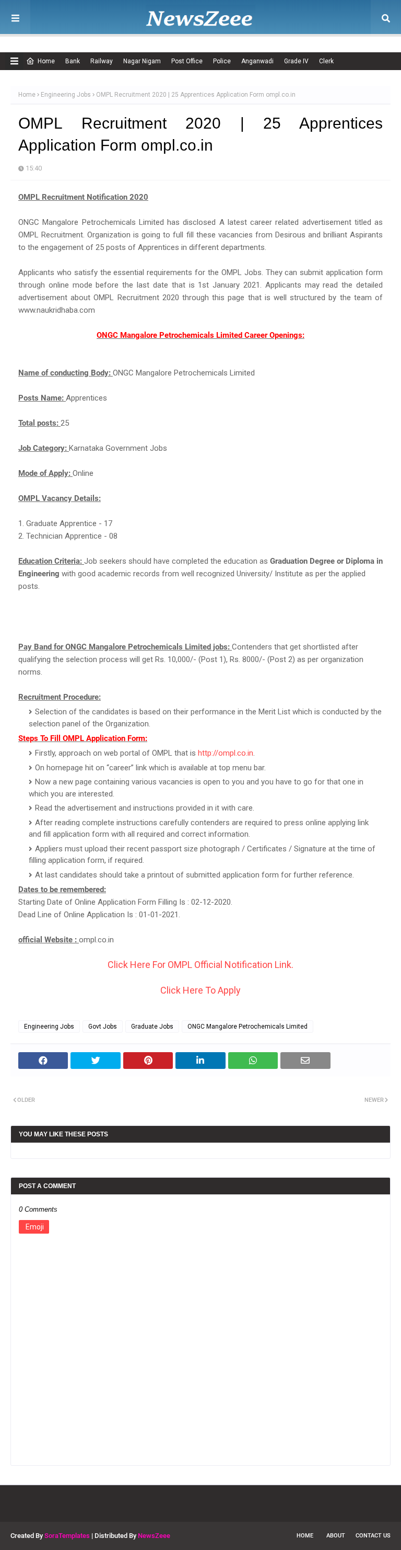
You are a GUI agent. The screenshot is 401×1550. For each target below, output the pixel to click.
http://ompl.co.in (225, 753)
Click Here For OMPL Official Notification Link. (200, 964)
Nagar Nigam (142, 61)
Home (46, 61)
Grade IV (296, 61)
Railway (101, 61)
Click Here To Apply (200, 990)
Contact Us (373, 1535)
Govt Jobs (102, 1026)
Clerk (326, 61)
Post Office (187, 61)
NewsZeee (154, 1536)
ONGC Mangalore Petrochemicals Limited (247, 1026)
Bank (72, 61)
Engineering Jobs (66, 94)
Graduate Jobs (152, 1026)
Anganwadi (257, 61)
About (335, 1535)
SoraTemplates (67, 1536)
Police (222, 61)
